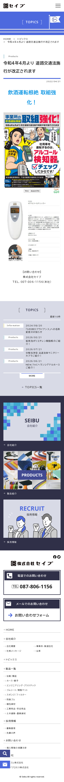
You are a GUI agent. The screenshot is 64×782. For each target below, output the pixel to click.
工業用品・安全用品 (16, 709)
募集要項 (11, 728)
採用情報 (11, 721)
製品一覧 (11, 669)
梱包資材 (11, 704)
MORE (32, 375)
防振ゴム (11, 699)
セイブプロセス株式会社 (17, 767)
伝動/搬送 (12, 676)
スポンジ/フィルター (16, 695)
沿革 (38, 651)
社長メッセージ (14, 651)
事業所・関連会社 (44, 646)
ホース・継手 (13, 681)
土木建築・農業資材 (16, 713)
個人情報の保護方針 (17, 748)
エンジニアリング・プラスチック (21, 685)
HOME (7, 39)
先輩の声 (11, 733)
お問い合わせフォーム (32, 615)
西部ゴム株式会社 (14, 763)
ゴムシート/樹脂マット (17, 690)
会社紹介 (11, 639)
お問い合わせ (5, 764)
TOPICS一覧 (33, 387)
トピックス (22, 39)
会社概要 (11, 646)
